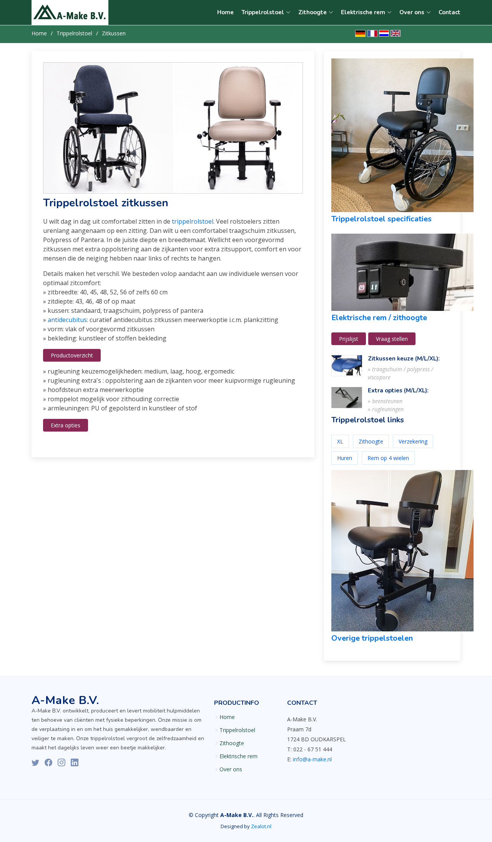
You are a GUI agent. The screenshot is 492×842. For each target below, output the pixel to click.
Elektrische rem (238, 756)
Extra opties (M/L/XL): (398, 390)
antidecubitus (67, 320)
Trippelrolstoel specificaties (381, 219)
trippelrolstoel (192, 221)
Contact (449, 12)
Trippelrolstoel (74, 33)
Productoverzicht (72, 355)
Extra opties (65, 425)
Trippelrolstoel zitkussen (105, 203)
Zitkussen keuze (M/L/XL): (404, 358)
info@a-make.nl (312, 759)
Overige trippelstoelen (372, 638)
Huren (344, 458)
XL (340, 441)
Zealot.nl (261, 826)
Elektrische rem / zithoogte (379, 317)
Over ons (230, 769)
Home (225, 12)
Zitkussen (114, 33)
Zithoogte (371, 441)
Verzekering (413, 441)
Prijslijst (348, 338)
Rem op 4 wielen (388, 458)
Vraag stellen (392, 338)
